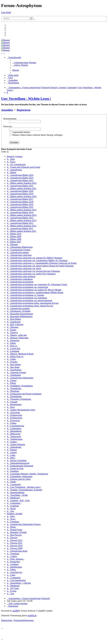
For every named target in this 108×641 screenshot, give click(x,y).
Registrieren (24, 109)
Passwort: (7, 126)
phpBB (15, 611)
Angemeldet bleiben (21, 132)
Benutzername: (10, 118)
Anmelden (7, 109)
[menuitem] (24, 62)
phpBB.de (32, 615)
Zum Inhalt (6, 12)
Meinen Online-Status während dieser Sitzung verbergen (37, 135)
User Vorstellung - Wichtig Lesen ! (26, 98)
